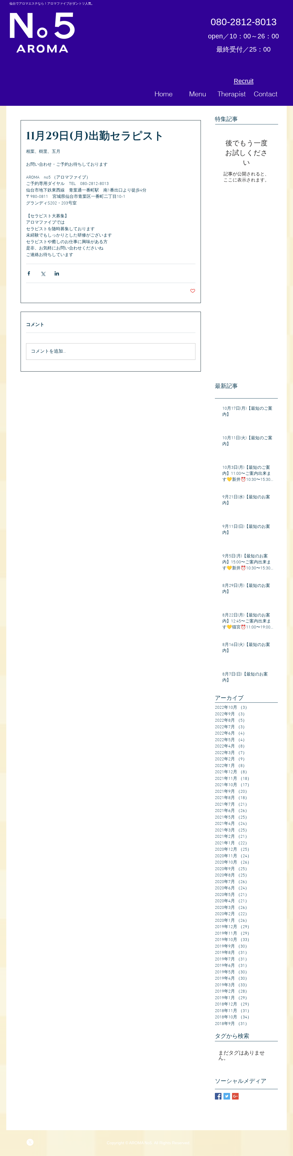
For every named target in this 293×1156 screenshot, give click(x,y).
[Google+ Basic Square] (235, 1096)
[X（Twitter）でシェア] (42, 273)
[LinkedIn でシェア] (57, 273)
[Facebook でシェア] (28, 273)
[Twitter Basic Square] (226, 1096)
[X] (30, 1142)
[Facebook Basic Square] (218, 1096)
